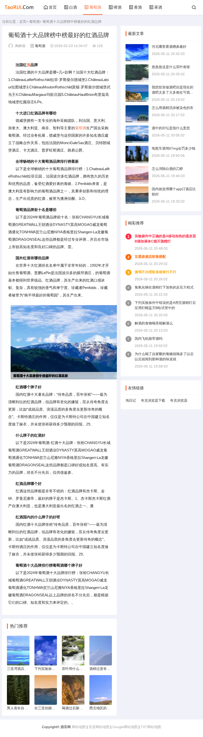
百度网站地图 (99, 727)
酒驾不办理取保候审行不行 (155, 272)
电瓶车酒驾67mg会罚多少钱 (173, 148)
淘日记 (131, 400)
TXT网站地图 (151, 727)
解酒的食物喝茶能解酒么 (154, 323)
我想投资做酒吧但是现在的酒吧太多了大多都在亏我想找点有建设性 (172, 92)
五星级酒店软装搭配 (150, 257)
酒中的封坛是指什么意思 (171, 128)
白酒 (73, 7)
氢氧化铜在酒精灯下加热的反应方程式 (164, 287)
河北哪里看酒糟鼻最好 (169, 47)
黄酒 (138, 7)
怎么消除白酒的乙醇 (167, 169)
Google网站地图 (125, 727)
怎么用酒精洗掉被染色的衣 (172, 108)
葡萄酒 (95, 7)
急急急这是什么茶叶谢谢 (171, 67)
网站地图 (79, 727)
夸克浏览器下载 (153, 400)
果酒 (158, 7)
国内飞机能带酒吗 (148, 339)
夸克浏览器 (178, 400)
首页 (53, 7)
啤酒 (118, 7)
